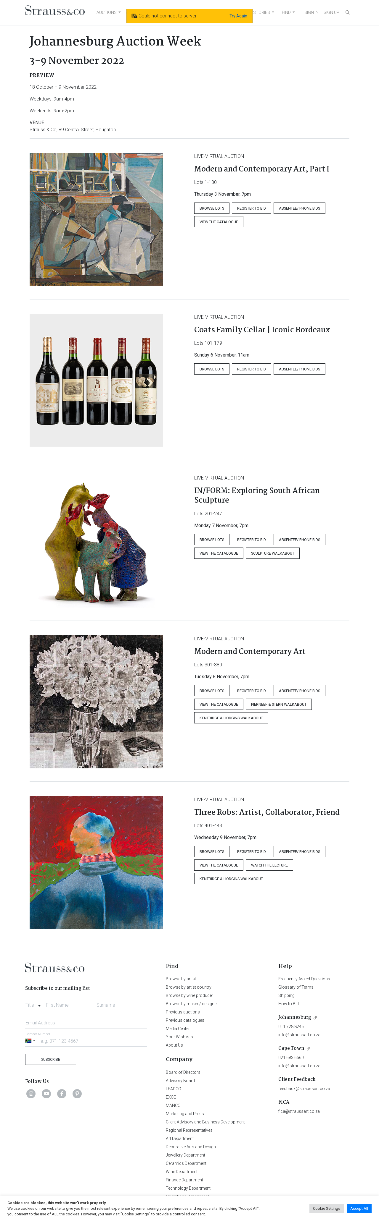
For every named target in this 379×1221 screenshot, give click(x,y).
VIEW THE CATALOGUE (219, 222)
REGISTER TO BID (251, 208)
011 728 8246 (291, 1026)
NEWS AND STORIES (250, 12)
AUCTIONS (107, 12)
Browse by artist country (188, 987)
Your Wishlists (179, 1036)
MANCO (173, 1105)
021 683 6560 (291, 1057)
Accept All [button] (359, 1208)
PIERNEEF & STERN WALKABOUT (278, 704)
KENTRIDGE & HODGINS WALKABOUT (231, 718)
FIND (286, 12)
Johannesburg (294, 1017)
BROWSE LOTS (212, 208)
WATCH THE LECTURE (269, 865)
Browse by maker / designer (192, 1003)
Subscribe (50, 1059)
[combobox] (34, 1003)
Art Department (180, 1138)
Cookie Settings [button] (326, 1208)
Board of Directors (183, 1072)
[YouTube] (46, 1093)
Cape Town (291, 1048)
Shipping (286, 995)
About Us (174, 1045)
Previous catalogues (185, 1020)
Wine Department (181, 1171)
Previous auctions (183, 1012)
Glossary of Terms (296, 987)
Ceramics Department (186, 1163)
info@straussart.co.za (299, 1034)
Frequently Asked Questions (304, 979)
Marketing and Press (185, 1113)
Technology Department (188, 1188)
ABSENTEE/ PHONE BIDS (299, 208)
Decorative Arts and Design (191, 1146)
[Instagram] (31, 1093)
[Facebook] (62, 1093)
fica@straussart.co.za (299, 1111)
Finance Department (184, 1180)
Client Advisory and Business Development (205, 1122)
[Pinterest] (77, 1093)
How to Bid (288, 1003)
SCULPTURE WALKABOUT (272, 553)
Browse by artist (181, 979)
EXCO (171, 1097)
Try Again (238, 16)
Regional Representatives (189, 1130)
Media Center (178, 1028)
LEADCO (173, 1088)
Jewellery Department (185, 1155)
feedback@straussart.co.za (304, 1088)
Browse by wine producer (189, 995)
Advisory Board (180, 1080)
